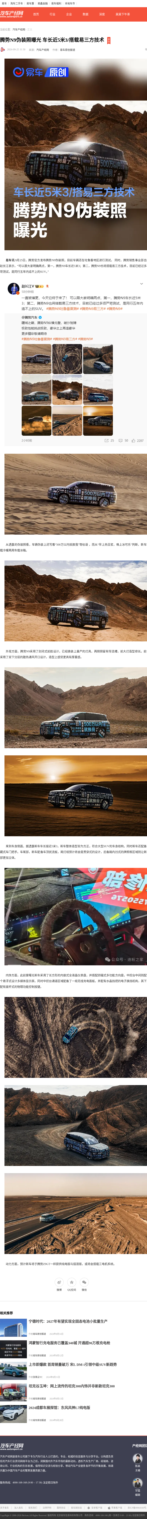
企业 (69, 14)
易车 (4, 3)
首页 (36, 14)
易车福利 (56, 3)
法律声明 (47, 1508)
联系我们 (33, 1508)
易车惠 (30, 3)
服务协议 (61, 1508)
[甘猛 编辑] (137, 1483)
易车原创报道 (67, 50)
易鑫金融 (43, 3)
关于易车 (4, 1508)
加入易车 (18, 1508)
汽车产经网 (19, 29)
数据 (85, 14)
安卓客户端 (96, 1508)
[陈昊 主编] (137, 1458)
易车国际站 (76, 1508)
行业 (52, 14)
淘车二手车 (16, 3)
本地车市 (70, 3)
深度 (102, 14)
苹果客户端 (116, 1508)
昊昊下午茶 (123, 14)
